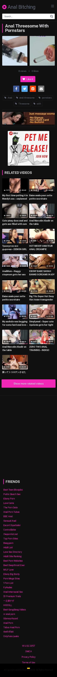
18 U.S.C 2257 (28, 646)
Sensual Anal (9, 521)
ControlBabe (9, 529)
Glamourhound (10, 618)
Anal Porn (8, 623)
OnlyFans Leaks (11, 636)
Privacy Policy (29, 657)
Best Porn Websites (13, 560)
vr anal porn (9, 614)
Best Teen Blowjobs (13, 489)
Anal (9, 97)
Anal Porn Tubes (11, 512)
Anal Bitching (21, 7)
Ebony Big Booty (11, 574)
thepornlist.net (10, 534)
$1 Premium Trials (12, 596)
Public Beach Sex (11, 494)
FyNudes (7, 587)
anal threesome (27, 97)
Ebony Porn (9, 498)
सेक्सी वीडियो (8, 632)
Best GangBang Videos (14, 609)
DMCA (28, 651)
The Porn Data (10, 507)
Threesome (23, 103)
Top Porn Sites (10, 538)
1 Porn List (8, 583)
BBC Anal (8, 516)
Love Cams (8, 503)
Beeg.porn (8, 543)
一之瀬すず (8, 600)
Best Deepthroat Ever (14, 565)
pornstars (46, 97)
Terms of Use (28, 662)
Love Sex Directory (12, 552)
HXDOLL (7, 605)
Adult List (8, 547)
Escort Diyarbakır (12, 525)
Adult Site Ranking (12, 556)
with (38, 103)
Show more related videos (28, 383)
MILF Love (8, 569)
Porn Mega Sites (11, 578)
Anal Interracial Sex (13, 592)
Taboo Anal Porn (11, 627)
